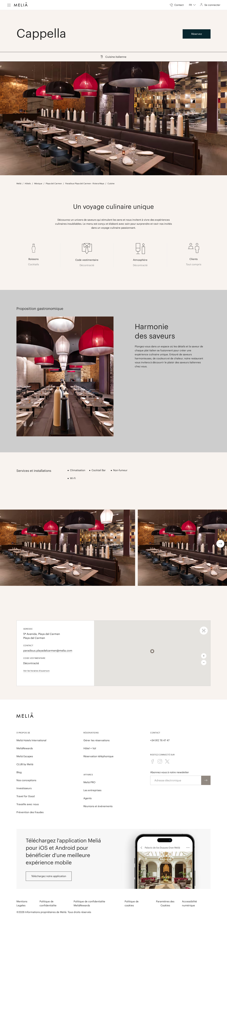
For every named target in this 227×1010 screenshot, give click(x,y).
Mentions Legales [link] (21, 903)
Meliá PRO (89, 782)
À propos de (23, 732)
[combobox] (192, 5)
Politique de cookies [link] (132, 903)
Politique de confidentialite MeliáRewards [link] (89, 903)
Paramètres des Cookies (165, 903)
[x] (167, 761)
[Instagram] (160, 761)
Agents (87, 798)
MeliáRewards (24, 748)
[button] (152, 651)
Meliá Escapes (24, 756)
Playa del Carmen (54, 183)
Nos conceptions (26, 780)
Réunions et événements (98, 806)
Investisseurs (24, 788)
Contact (155, 732)
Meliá (18, 183)
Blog (19, 772)
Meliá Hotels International (31, 740)
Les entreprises (92, 790)
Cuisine (111, 183)
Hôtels (28, 183)
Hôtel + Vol (89, 748)
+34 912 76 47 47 (160, 740)
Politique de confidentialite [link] (48, 903)
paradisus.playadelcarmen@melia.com (47, 650)
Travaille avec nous (27, 804)
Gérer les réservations (96, 740)
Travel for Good (25, 796)
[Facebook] (152, 761)
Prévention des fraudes (30, 812)
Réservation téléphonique (98, 756)
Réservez (196, 33)
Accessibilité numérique (189, 903)
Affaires (88, 774)
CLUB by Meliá (24, 764)
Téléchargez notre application (48, 876)
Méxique (38, 183)
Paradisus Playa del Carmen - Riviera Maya (84, 183)
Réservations (91, 732)
